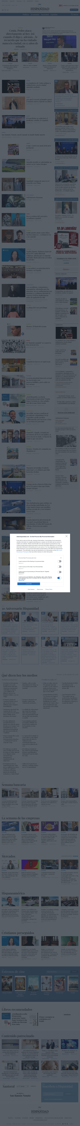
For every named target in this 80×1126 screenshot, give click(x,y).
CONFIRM (29, 583)
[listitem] (40, 558)
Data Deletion (31, 589)
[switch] (59, 561)
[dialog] (40, 563)
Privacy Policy (48, 589)
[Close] (67, 536)
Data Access (40, 589)
